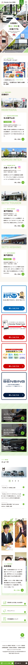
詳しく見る (18, 139)
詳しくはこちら (14, 308)
